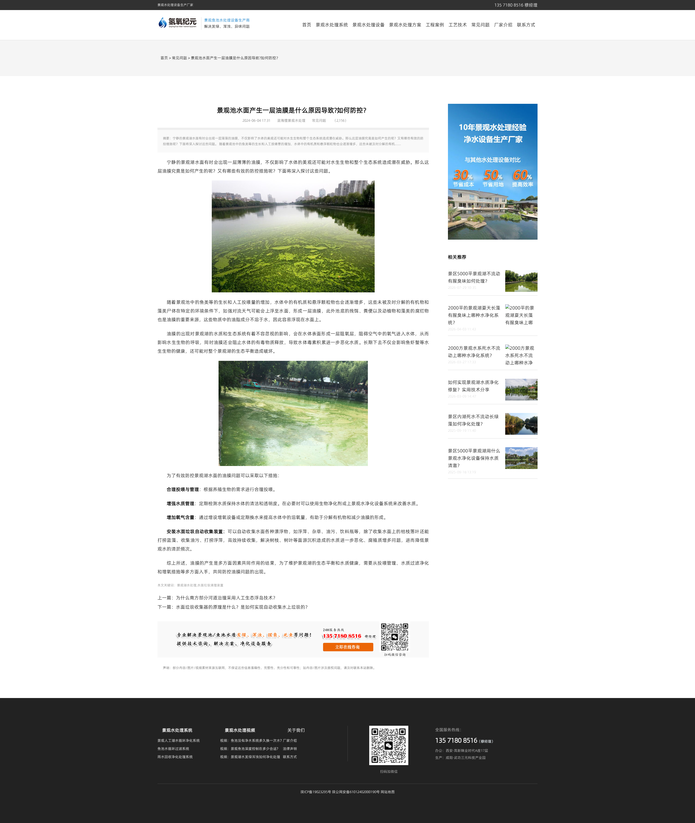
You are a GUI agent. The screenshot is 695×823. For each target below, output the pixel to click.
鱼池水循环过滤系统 (173, 748)
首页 (306, 24)
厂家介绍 (503, 24)
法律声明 (290, 748)
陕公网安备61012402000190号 (356, 791)
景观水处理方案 (405, 24)
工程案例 (435, 24)
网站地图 (388, 791)
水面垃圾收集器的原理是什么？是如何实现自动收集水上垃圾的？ (243, 607)
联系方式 (526, 24)
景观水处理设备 (368, 24)
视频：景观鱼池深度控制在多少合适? (249, 748)
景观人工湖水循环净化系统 (178, 740)
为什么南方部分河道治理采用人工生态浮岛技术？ (226, 597)
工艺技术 (457, 24)
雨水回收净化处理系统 (175, 756)
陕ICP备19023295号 (316, 791)
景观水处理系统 (332, 24)
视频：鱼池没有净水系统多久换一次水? (251, 740)
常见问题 (480, 24)
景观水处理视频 (240, 730)
